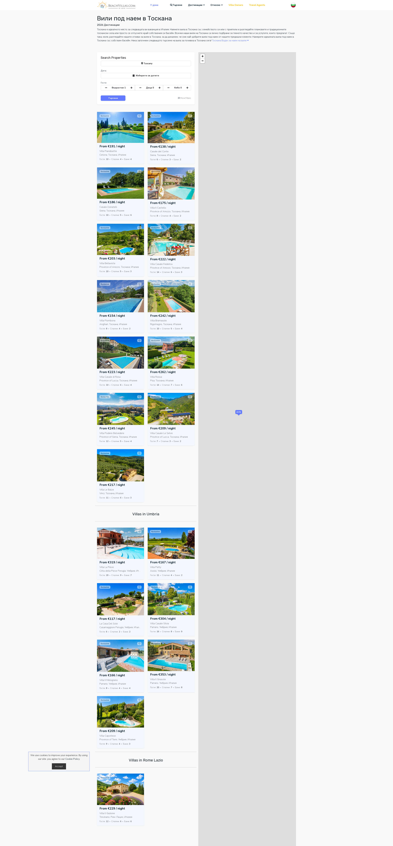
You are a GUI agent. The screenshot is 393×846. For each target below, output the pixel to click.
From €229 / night (112, 808)
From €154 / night (112, 316)
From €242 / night (163, 316)
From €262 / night (163, 372)
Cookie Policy (72, 759)
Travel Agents (257, 5)
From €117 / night (112, 619)
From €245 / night (112, 428)
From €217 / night (112, 485)
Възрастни (119, 87)
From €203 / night (112, 258)
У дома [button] (154, 5)
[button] (239, 416)
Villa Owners (236, 5)
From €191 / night (112, 146)
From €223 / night (112, 372)
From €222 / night (163, 259)
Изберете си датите (147, 75)
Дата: (103, 70)
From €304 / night (163, 619)
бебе (178, 87)
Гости (103, 82)
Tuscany (147, 63)
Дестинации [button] (195, 5)
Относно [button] (215, 5)
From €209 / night (163, 428)
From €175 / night (163, 203)
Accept (59, 766)
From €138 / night (163, 147)
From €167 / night (163, 562)
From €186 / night (112, 202)
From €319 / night (112, 562)
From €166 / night (112, 675)
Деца (150, 87)
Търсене (177, 5)
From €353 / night (163, 674)
